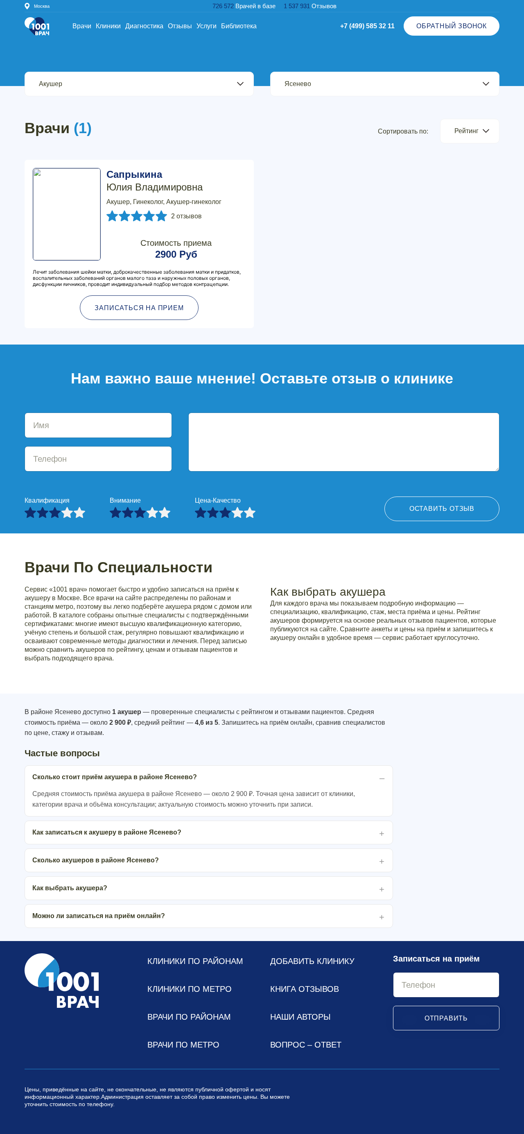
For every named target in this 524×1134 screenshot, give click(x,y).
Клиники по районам (195, 961)
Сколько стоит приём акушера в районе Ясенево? (114, 776)
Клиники (108, 26)
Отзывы (180, 26)
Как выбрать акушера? (69, 888)
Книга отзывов (304, 988)
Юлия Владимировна (154, 181)
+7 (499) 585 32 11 (367, 26)
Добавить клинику (312, 961)
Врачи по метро (183, 1044)
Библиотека (239, 26)
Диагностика (144, 26)
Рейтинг (466, 130)
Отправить (446, 1018)
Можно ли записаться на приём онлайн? (98, 915)
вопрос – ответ (305, 1044)
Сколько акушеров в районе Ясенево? (95, 860)
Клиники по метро (189, 988)
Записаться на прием (139, 307)
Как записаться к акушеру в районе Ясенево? (106, 832)
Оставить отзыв (441, 508)
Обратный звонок (451, 26)
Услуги (206, 26)
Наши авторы (300, 1016)
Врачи (81, 26)
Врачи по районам (189, 1016)
